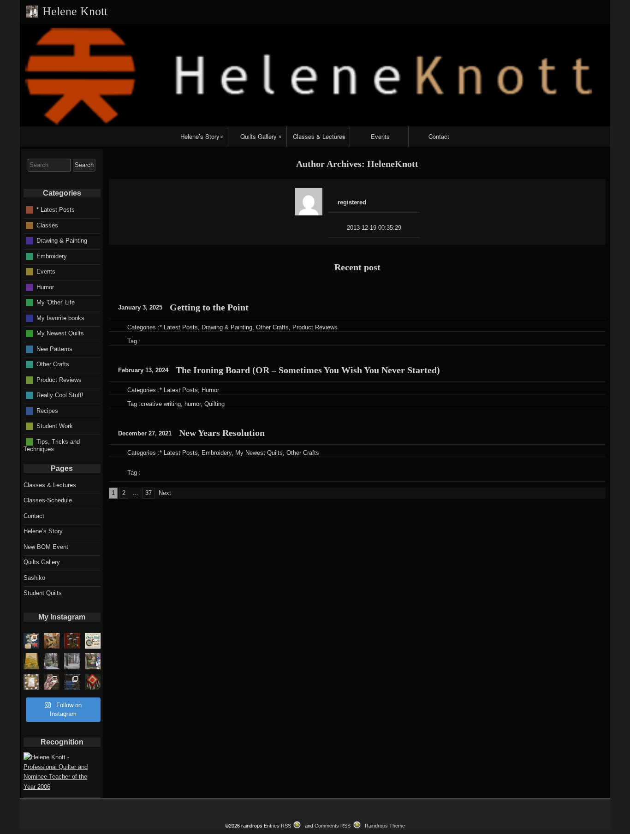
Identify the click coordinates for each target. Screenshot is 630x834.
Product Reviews (315, 327)
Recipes (47, 410)
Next (165, 492)
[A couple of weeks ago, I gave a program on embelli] (31, 641)
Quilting (214, 403)
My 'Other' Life (55, 302)
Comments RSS (333, 825)
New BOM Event (46, 546)
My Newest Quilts (259, 452)
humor (192, 403)
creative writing (161, 403)
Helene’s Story (200, 136)
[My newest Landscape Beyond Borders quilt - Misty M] (31, 661)
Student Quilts (43, 593)
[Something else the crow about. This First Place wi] (93, 661)
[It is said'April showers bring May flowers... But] (51, 661)
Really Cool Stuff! (59, 395)
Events (380, 136)
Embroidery (217, 452)
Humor (210, 390)
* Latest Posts (179, 327)
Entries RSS (277, 825)
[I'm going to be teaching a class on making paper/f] (93, 682)
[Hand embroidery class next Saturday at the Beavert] (72, 641)
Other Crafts (272, 327)
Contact (438, 136)
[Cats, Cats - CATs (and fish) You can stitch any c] (93, 641)
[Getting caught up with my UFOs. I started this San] (31, 682)
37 (148, 492)
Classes (47, 224)
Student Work (54, 426)
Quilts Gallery (258, 136)
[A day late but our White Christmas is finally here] (72, 661)
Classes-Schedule (48, 500)
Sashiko (34, 577)
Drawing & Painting (227, 327)
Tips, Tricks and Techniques (52, 445)
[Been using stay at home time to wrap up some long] (72, 682)
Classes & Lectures (319, 136)
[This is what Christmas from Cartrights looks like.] (51, 641)
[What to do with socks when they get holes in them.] (51, 682)
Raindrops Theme (385, 825)
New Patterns (54, 348)
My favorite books (60, 317)
